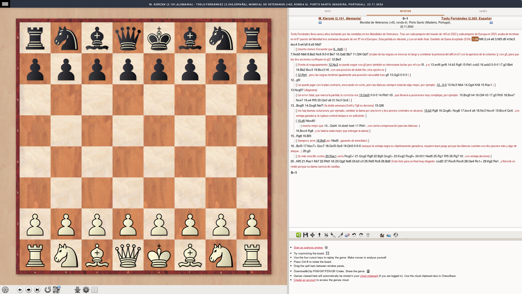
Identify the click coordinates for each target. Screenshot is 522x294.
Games (483, 11)
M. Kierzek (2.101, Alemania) (340, 18)
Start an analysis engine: (308, 247)
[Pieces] (86, 289)
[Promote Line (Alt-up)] (319, 235)
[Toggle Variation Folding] (312, 235)
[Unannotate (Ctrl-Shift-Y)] (347, 235)
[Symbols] (368, 235)
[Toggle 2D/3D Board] (56, 289)
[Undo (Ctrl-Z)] (354, 235)
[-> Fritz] (395, 235)
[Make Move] (28, 289)
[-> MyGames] (388, 235)
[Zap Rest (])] (340, 235)
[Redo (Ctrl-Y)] (361, 235)
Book (328, 11)
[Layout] (94, 289)
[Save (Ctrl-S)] (305, 235)
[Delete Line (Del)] (326, 235)
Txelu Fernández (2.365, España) (466, 18)
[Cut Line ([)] (333, 235)
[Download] (77, 289)
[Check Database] (381, 235)
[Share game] (298, 235)
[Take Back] (20, 289)
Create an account (305, 280)
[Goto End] (37, 289)
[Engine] (5, 289)
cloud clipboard (369, 276)
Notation (405, 11)
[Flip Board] (47, 289)
